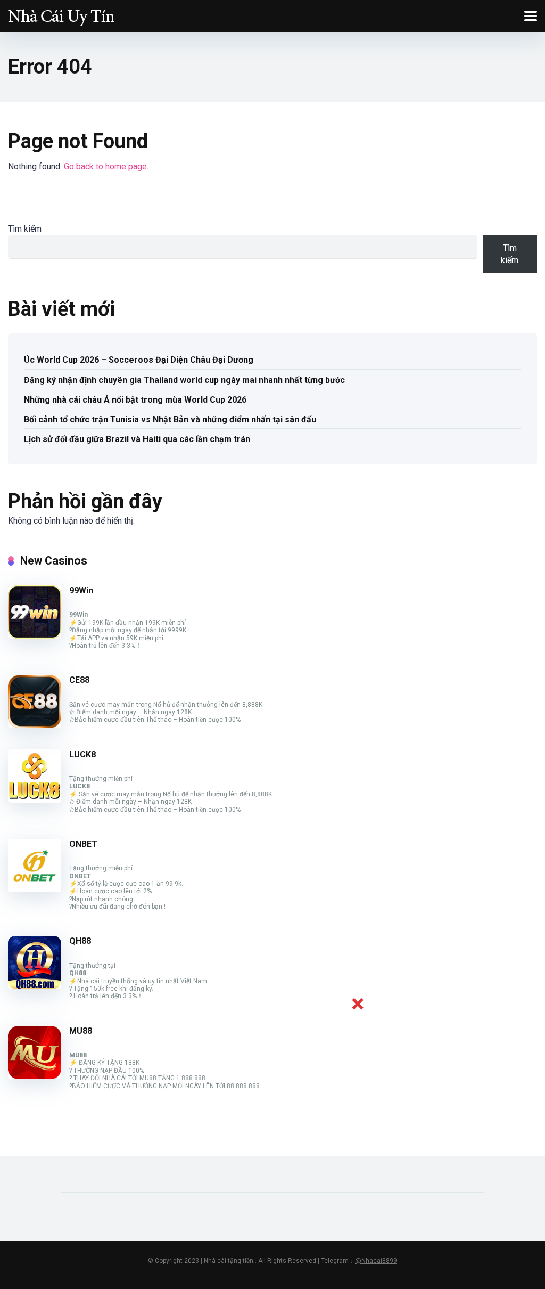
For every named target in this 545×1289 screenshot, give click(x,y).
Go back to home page (105, 166)
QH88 (80, 941)
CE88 (79, 680)
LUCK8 (82, 754)
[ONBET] (34, 889)
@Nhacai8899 (376, 1260)
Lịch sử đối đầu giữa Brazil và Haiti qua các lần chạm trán (137, 439)
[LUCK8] (34, 800)
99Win (81, 590)
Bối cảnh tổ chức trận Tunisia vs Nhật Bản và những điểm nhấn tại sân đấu (170, 419)
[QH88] (34, 986)
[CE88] (34, 725)
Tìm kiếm (25, 229)
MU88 (80, 1031)
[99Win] (34, 636)
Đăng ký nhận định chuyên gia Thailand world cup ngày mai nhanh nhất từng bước (184, 380)
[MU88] (34, 1076)
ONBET (83, 844)
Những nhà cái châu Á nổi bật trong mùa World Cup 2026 (135, 400)
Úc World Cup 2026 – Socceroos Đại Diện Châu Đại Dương (138, 360)
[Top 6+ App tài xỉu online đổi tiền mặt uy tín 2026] (61, 15)
